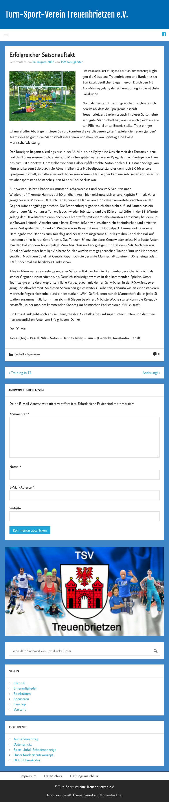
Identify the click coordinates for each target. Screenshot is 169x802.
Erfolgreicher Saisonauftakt (42, 54)
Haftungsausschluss (84, 776)
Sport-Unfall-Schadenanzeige (35, 749)
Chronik (19, 683)
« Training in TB (20, 372)
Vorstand (20, 709)
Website (15, 508)
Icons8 (66, 795)
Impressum (28, 776)
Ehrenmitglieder (25, 688)
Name (15, 466)
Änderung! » (151, 372)
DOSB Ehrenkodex (27, 760)
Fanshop (20, 704)
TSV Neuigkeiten (72, 62)
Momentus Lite (110, 795)
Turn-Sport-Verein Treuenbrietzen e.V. (66, 14)
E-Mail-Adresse (21, 487)
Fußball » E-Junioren (27, 354)
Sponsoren (21, 699)
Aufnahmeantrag (26, 739)
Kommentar (19, 414)
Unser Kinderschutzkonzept (33, 755)
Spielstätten (22, 693)
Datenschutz (23, 744)
